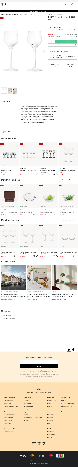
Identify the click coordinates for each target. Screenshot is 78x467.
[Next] (43, 51)
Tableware (3, 14)
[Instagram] (39, 443)
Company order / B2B (9, 429)
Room (48, 423)
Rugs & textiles (27, 412)
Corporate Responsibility (67, 403)
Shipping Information (9, 414)
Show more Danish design (9, 315)
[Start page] (4, 4)
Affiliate (63, 409)
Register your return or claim (11, 406)
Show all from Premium (68, 220)
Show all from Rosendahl (68, 180)
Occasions (50, 420)
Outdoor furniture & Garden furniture (33, 417)
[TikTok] (44, 443)
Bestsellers (50, 417)
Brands (49, 403)
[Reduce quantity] (49, 41)
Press (62, 412)
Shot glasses (15, 14)
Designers (49, 406)
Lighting (26, 409)
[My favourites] (68, 4)
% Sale (49, 412)
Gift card (26, 420)
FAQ (5, 412)
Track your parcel (8, 417)
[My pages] (65, 4)
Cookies (6, 426)
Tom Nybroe (51, 14)
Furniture (26, 414)
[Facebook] (33, 443)
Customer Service (8, 400)
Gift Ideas (49, 426)
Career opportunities (66, 406)
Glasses (9, 14)
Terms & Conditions (9, 420)
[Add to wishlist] (14, 174)
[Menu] (76, 4)
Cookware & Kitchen (29, 403)
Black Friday (50, 431)
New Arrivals (50, 414)
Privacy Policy (7, 423)
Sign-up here (72, 29)
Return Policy (7, 403)
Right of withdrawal (9, 431)
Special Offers (51, 409)
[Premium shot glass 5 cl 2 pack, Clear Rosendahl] (23, 51)
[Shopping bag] (72, 4)
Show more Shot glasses (8, 318)
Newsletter (7, 409)
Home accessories (28, 406)
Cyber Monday (51, 434)
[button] (51, 21)
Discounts (49, 437)
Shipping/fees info (70, 56)
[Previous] (2, 51)
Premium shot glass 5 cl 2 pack (25, 14)
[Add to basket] (17, 174)
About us (63, 400)
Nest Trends (50, 429)
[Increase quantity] (54, 41)
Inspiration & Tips (51, 400)
